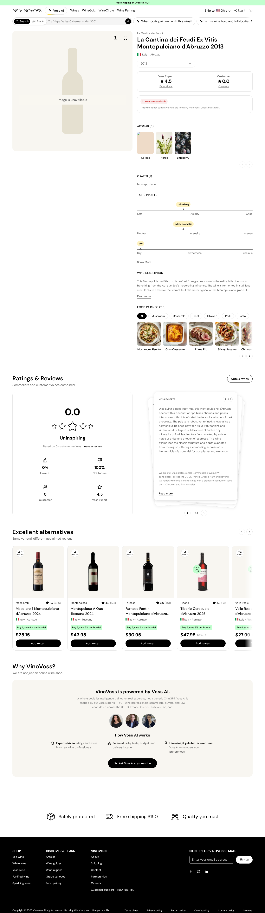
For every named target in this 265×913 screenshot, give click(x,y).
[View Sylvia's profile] (149, 721)
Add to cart (38, 643)
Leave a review (92, 446)
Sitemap (248, 910)
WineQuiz (88, 10)
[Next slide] (249, 164)
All (141, 316)
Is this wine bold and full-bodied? (228, 21)
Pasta (242, 316)
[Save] (125, 38)
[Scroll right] (251, 21)
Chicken (212, 316)
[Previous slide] (242, 164)
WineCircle (106, 10)
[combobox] (166, 64)
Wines (74, 10)
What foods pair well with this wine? (166, 21)
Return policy (178, 910)
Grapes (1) (144, 176)
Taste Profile (147, 195)
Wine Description (150, 273)
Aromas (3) (145, 126)
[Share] (115, 38)
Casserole (179, 316)
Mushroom (158, 316)
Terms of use (131, 910)
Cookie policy (201, 910)
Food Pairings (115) (151, 307)
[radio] (22, 21)
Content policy (226, 910)
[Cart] (251, 10)
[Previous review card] (187, 513)
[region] (191, 21)
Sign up (244, 859)
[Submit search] (128, 21)
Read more (144, 296)
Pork (228, 316)
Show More (144, 262)
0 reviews (223, 86)
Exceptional (165, 86)
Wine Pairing (126, 10)
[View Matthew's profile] (132, 721)
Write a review (239, 379)
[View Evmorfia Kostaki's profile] (116, 721)
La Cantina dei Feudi (150, 33)
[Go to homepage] (27, 10)
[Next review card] (204, 513)
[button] (72, 21)
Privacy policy (154, 910)
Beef (196, 316)
